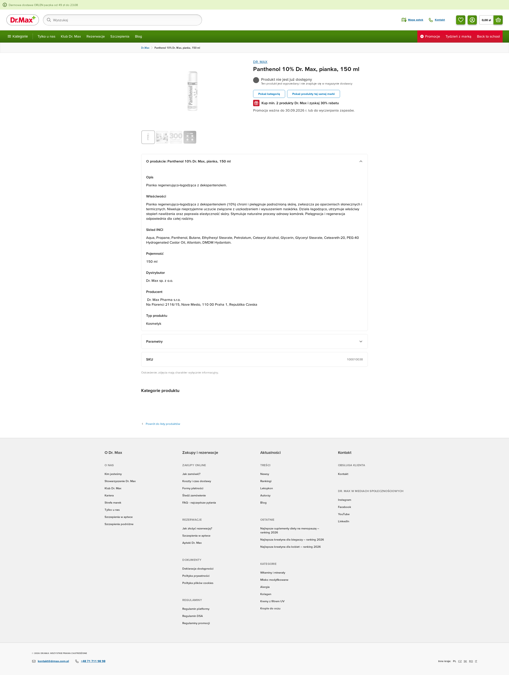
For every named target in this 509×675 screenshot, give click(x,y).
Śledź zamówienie (194, 495)
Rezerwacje (95, 36)
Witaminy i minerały (272, 572)
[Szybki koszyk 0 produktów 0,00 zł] (498, 19)
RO (471, 661)
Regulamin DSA (192, 616)
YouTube (344, 514)
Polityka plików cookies (197, 583)
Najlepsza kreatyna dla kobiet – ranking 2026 (290, 546)
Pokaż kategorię (269, 93)
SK (465, 661)
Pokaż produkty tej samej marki (313, 93)
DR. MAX (260, 62)
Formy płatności (192, 488)
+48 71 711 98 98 (93, 661)
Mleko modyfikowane (274, 579)
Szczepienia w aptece (119, 516)
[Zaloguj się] (472, 19)
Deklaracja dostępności (197, 568)
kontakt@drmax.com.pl (53, 661)
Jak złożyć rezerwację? (197, 528)
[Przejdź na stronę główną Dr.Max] (22, 19)
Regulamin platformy (195, 608)
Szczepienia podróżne (119, 524)
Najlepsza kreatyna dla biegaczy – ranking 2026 (292, 539)
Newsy (264, 474)
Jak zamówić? (191, 474)
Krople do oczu (270, 608)
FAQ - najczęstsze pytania (199, 502)
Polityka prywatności (195, 575)
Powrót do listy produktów (163, 423)
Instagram (344, 499)
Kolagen (265, 594)
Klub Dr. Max (71, 36)
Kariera (109, 495)
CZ (460, 661)
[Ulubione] (460, 19)
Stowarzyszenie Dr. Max (120, 481)
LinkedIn (343, 521)
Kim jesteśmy (113, 474)
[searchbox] (122, 19)
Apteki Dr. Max (192, 542)
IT (476, 661)
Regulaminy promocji (196, 623)
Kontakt (343, 474)
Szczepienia (119, 36)
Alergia (265, 586)
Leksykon (266, 488)
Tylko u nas (46, 36)
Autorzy (265, 495)
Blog (138, 36)
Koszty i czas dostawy (196, 481)
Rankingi (265, 481)
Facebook (344, 507)
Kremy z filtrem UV (272, 601)
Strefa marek (113, 502)
